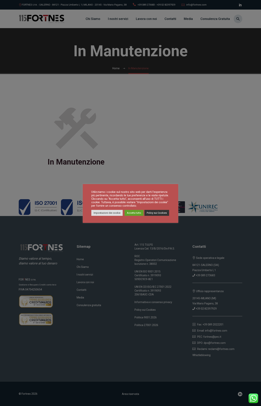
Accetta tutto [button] (134, 212)
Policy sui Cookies (157, 212)
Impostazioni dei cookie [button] (107, 212)
